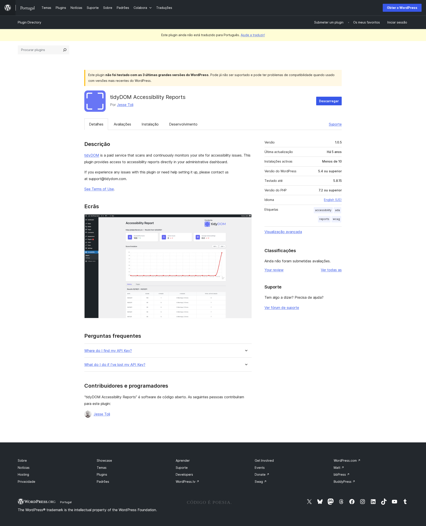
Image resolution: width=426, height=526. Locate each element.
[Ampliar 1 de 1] (245, 220)
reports (324, 219)
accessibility (323, 210)
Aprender (183, 460)
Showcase (104, 460)
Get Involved (264, 460)
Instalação (150, 124)
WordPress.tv (187, 481)
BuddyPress (344, 481)
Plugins (102, 474)
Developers (184, 474)
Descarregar (329, 101)
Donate (262, 474)
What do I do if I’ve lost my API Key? (114, 365)
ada (337, 210)
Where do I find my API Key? (108, 351)
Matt (339, 467)
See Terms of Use (99, 189)
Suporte (335, 124)
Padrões (103, 481)
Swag (261, 481)
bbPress (342, 474)
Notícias (24, 467)
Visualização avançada (283, 232)
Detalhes (96, 124)
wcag (336, 219)
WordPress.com (347, 460)
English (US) (333, 200)
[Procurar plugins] (64, 49)
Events (260, 467)
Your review (274, 270)
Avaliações (122, 124)
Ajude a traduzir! (253, 35)
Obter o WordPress (402, 8)
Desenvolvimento (183, 124)
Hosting (23, 474)
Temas (101, 467)
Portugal (66, 502)
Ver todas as (331, 270)
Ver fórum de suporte (281, 307)
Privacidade (26, 481)
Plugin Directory (29, 22)
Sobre (22, 460)
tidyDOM (91, 155)
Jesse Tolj (125, 104)
